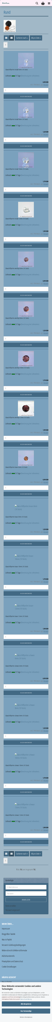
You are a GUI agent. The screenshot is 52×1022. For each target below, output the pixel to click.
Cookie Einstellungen (9, 966)
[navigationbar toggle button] (49, 3)
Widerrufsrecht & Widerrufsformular (14, 950)
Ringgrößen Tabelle (8, 934)
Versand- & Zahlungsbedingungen (14, 944)
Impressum (6, 928)
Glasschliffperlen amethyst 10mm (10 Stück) (17, 368)
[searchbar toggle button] (37, 3)
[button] (6, 38)
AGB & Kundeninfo (8, 955)
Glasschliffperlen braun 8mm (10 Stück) (16, 517)
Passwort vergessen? (13, 910)
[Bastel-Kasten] (5, 3)
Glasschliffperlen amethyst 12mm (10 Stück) (17, 417)
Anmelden (26, 899)
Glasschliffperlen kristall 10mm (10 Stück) (16, 169)
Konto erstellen (11, 905)
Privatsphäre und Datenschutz (12, 961)
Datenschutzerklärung (26, 999)
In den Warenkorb (26, 96)
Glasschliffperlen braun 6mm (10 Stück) (16, 467)
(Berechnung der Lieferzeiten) (30, 75)
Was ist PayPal (7, 939)
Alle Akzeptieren (26, 1004)
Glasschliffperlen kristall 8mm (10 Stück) (16, 119)
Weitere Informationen (26, 1017)
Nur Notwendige (26, 1011)
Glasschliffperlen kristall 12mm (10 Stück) (16, 218)
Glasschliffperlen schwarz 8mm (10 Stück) (16, 715)
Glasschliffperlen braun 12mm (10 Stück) (16, 616)
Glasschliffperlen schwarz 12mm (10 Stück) (17, 815)
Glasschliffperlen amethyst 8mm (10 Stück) (17, 318)
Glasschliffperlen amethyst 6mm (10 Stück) (17, 268)
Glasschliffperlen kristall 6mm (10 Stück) (16, 69)
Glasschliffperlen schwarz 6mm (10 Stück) (16, 666)
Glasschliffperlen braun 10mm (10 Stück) (16, 566)
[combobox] (22, 38)
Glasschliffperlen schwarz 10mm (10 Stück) (17, 765)
